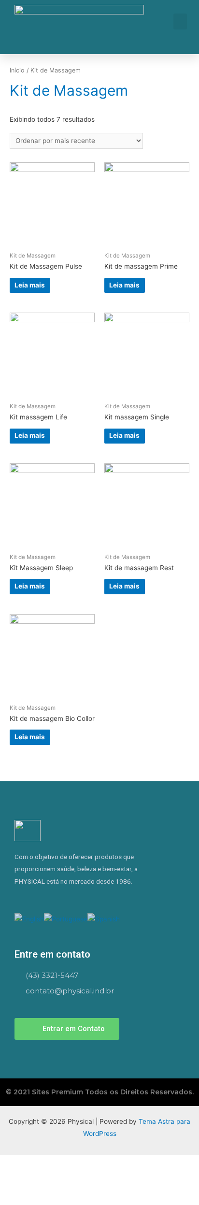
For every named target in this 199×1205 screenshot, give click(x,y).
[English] (29, 918)
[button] (180, 21)
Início (17, 70)
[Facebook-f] (35, 898)
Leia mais (29, 285)
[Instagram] (19, 898)
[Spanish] (103, 918)
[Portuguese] (65, 918)
